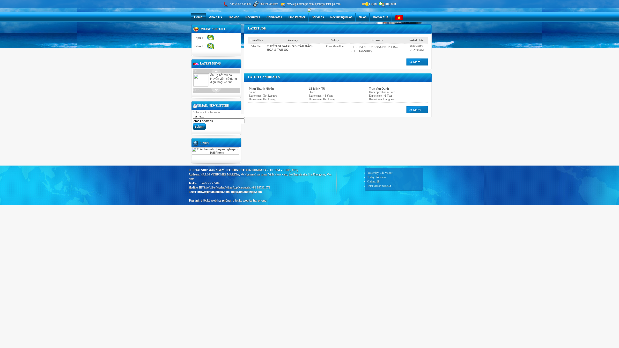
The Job (233, 17)
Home (198, 17)
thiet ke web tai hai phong (249, 200)
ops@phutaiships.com (246, 192)
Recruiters (252, 17)
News (363, 17)
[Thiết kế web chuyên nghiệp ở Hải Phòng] (215, 152)
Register (390, 4)
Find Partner (296, 17)
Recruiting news (341, 17)
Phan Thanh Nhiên (261, 88)
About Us (215, 17)
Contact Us (380, 17)
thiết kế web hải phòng (216, 200)
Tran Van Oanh (379, 88)
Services (318, 17)
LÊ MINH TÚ (317, 88)
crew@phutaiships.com (213, 192)
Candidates (274, 17)
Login (372, 4)
